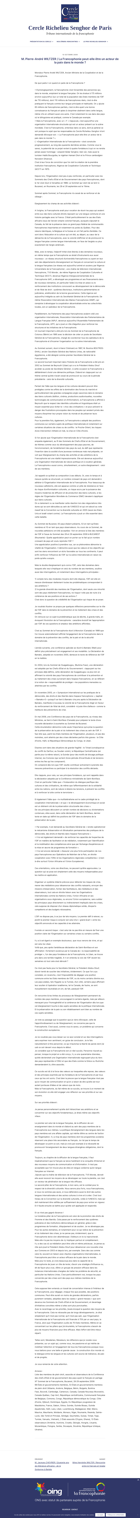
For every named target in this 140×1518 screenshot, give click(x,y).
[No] (138, 1515)
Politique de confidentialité (116, 1515)
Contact (74, 1509)
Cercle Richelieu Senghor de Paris (70, 28)
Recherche (66, 1509)
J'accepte (100, 1515)
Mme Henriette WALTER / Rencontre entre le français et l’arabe (88, 1462)
